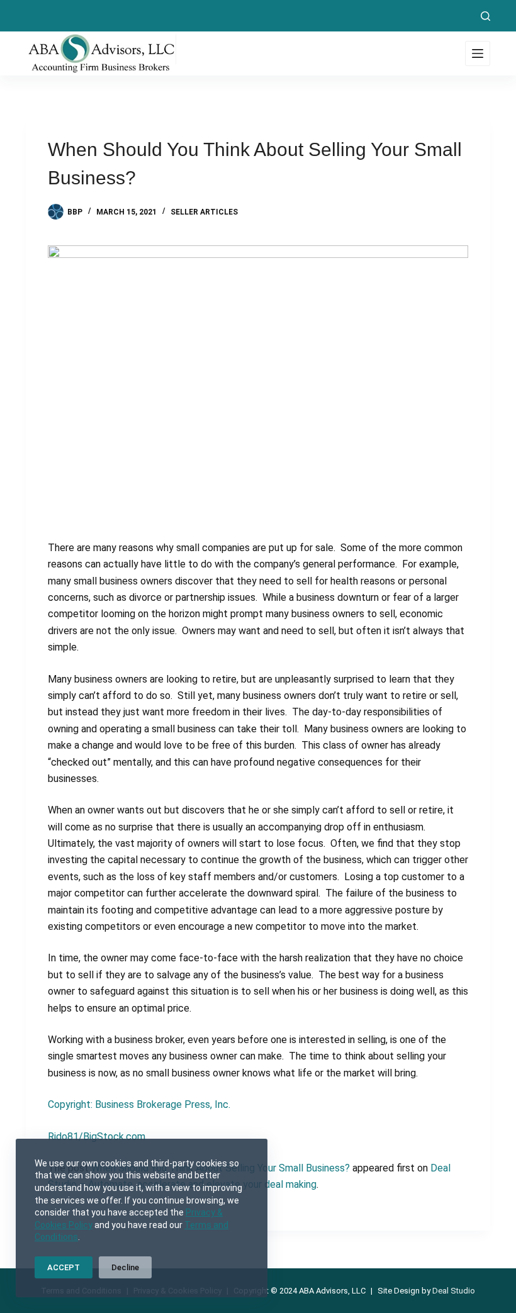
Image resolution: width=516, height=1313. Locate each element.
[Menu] (477, 53)
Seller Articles (204, 212)
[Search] (485, 16)
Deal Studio (453, 1290)
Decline (125, 1267)
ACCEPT (63, 1267)
